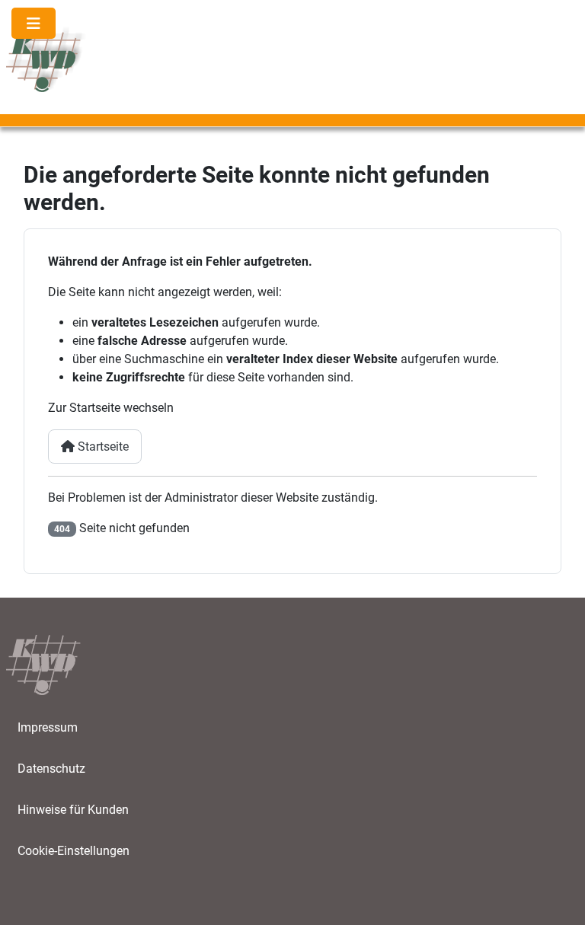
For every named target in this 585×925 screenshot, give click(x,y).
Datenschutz (51, 768)
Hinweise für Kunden (73, 809)
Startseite (102, 446)
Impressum (48, 727)
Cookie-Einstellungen (73, 851)
